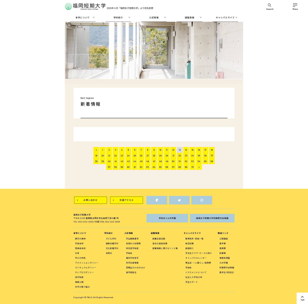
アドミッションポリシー (86, 263)
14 (186, 149)
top (302, 298)
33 (186, 155)
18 (212, 149)
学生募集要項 (132, 238)
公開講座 (223, 238)
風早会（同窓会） (227, 272)
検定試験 (189, 243)
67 (173, 167)
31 (173, 155)
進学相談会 (131, 272)
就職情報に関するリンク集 (165, 248)
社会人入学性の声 (193, 277)
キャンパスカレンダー (196, 258)
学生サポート (191, 282)
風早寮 (222, 243)
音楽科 (109, 253)
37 (212, 155)
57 (109, 167)
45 (141, 161)
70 (192, 167)
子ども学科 (111, 238)
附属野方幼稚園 (226, 267)
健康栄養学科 (112, 243)
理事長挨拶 (80, 248)
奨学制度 (79, 277)
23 (122, 155)
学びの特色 (80, 258)
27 (148, 155)
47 (154, 161)
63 (147, 167)
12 (173, 149)
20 (102, 155)
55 (205, 161)
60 (128, 167)
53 (192, 161)
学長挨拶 (79, 243)
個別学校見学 (132, 258)
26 (141, 155)
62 (141, 167)
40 (109, 161)
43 (128, 161)
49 (167, 161)
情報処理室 (224, 258)
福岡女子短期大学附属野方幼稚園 (212, 218)
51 (180, 161)
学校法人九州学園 (167, 218)
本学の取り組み (82, 287)
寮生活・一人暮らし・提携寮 (198, 263)
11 (167, 149)
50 (173, 161)
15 (193, 149)
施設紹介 (189, 248)
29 (160, 155)
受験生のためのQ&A (135, 267)
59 (122, 167)
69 (186, 167)
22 (115, 155)
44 (134, 161)
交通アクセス (127, 200)
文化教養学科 (112, 248)
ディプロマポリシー (84, 272)
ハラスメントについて (196, 272)
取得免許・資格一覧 (194, 238)
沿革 (77, 253)
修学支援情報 (132, 263)
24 (128, 155)
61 (135, 167)
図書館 (222, 253)
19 (96, 155)
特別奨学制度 (132, 248)
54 (199, 161)
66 (167, 167)
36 (205, 155)
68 (179, 167)
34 (192, 155)
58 (115, 167)
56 (212, 161)
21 (109, 155)
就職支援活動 (158, 238)
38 (96, 161)
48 (160, 161)
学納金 (129, 253)
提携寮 (222, 248)
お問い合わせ (90, 200)
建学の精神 (80, 238)
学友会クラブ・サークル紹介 (198, 253)
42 (122, 161)
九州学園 (223, 263)
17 (205, 149)
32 (179, 155)
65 (160, 167)
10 (160, 149)
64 (154, 167)
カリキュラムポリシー (85, 267)
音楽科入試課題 (133, 243)
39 (102, 161)
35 (199, 155)
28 (154, 155)
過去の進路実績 (159, 243)
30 (167, 155)
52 (186, 161)
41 (116, 161)
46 (147, 161)
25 (135, 155)
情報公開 (79, 282)
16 (199, 149)
